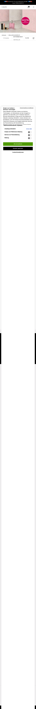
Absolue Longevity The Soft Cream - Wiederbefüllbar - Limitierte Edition (26, 66)
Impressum (19, 125)
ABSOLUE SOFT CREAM (9, 65)
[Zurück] (2, 54)
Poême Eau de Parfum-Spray (26, 106)
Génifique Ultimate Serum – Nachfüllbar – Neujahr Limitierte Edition (9, 106)
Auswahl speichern (18, 148)
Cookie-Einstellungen (18, 152)
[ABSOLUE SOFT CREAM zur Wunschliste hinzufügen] (16, 48)
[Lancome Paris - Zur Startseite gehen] (4, 7)
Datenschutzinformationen (10, 125)
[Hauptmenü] (34, 7)
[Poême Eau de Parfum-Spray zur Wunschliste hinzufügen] (33, 89)
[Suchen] (20, 7)
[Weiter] (16, 54)
